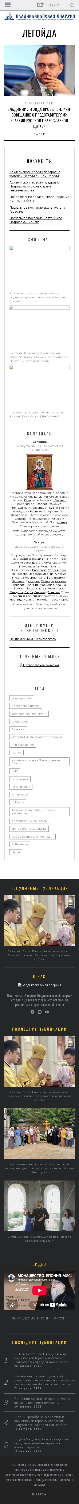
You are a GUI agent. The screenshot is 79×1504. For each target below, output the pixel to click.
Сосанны (55, 496)
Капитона (41, 566)
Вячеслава (20, 573)
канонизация (21, 786)
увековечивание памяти (29, 713)
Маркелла (47, 584)
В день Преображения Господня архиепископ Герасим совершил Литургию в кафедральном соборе (40, 1421)
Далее (39, 134)
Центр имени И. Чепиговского (32, 639)
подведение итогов (26, 705)
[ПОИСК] (72, 5)
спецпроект (20, 721)
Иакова (19, 588)
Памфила (25, 566)
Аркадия (18, 584)
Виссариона (31, 577)
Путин (16, 852)
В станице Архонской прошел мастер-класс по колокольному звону (43, 1401)
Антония (60, 573)
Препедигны (19, 507)
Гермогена (58, 581)
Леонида (16, 599)
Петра (30, 588)
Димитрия (33, 581)
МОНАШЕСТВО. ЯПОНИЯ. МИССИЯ (39, 1318)
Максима (55, 504)
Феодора (20, 511)
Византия (18, 729)
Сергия (53, 570)
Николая (43, 599)
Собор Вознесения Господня (32, 836)
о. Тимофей (20, 794)
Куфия (53, 507)
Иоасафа (35, 573)
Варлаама (39, 570)
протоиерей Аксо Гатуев (29, 821)
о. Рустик (18, 802)
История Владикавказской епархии (37, 737)
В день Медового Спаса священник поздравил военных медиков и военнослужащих (41, 1443)
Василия (36, 511)
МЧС (15, 771)
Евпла (38, 496)
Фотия (23, 559)
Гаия (27, 500)
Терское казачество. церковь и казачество (34, 811)
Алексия (54, 592)
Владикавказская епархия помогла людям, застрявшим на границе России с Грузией (38, 297)
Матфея (46, 577)
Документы (39, 161)
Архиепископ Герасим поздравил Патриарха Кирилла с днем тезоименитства (34, 186)
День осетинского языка (29, 828)
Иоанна (62, 522)
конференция (22, 698)
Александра (37, 507)
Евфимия (60, 577)
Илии (62, 570)
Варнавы (18, 581)
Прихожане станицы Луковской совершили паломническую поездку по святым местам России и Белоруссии (39, 1168)
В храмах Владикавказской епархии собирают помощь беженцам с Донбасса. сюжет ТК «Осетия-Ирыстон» (39, 357)
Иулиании (57, 518)
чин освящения (23, 744)
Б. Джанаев (20, 844)
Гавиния (60, 500)
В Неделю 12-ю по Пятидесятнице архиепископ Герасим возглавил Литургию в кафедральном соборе (39, 955)
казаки (16, 752)
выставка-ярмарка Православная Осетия (36, 762)
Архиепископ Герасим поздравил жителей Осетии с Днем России (34, 174)
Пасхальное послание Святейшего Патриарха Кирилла (35, 220)
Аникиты (37, 559)
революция (20, 779)
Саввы (45, 581)
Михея (16, 577)
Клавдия (41, 504)
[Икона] (39, 489)
